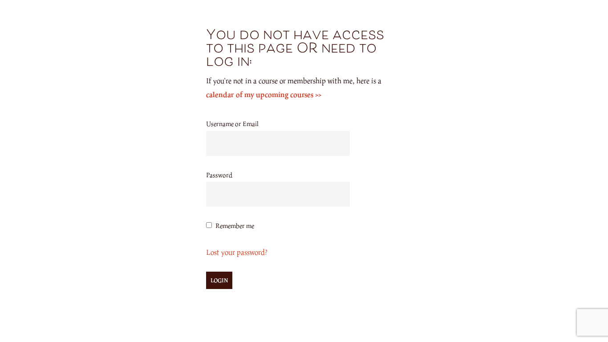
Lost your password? (237, 252)
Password (219, 174)
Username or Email (232, 123)
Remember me (234, 225)
